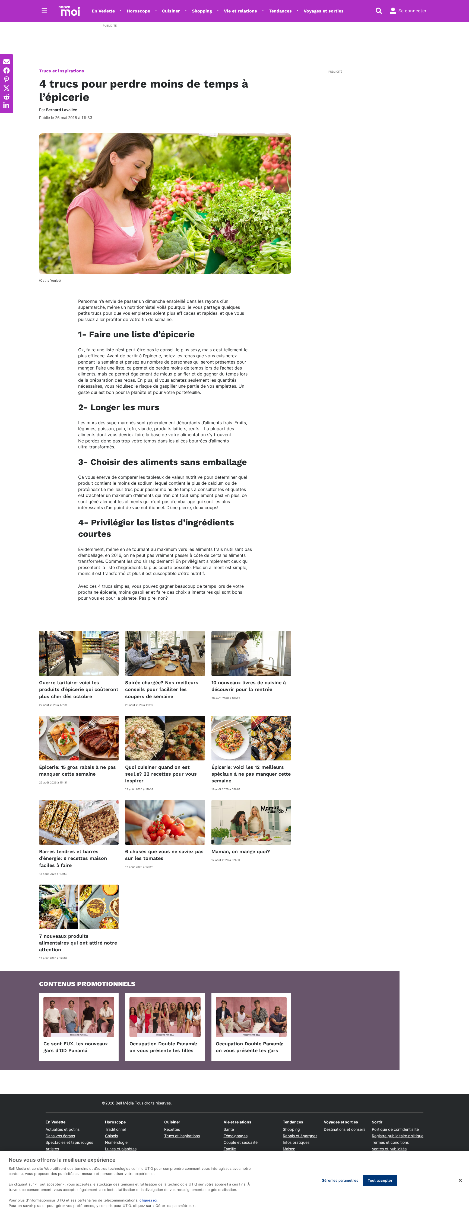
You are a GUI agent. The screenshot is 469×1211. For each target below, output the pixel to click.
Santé (229, 1129)
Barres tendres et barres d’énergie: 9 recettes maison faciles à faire (73, 858)
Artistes (52, 1148)
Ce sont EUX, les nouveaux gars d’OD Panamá (75, 1047)
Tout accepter (380, 1180)
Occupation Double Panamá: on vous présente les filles (163, 1047)
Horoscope (138, 11)
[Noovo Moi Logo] (69, 11)
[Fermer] (460, 1180)
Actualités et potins (63, 1129)
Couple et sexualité (241, 1142)
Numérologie (116, 1142)
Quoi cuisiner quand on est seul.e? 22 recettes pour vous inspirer (161, 773)
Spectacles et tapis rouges (69, 1142)
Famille (230, 1148)
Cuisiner (171, 11)
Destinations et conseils (344, 1129)
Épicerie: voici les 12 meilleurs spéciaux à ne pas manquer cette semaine (251, 773)
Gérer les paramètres (340, 1180)
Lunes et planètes (121, 1148)
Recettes (172, 1129)
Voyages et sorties (324, 11)
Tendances (280, 11)
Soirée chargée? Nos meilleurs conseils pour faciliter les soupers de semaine (161, 689)
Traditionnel (115, 1129)
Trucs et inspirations (61, 70)
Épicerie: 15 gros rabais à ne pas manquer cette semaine (77, 770)
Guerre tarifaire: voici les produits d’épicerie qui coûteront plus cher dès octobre (78, 689)
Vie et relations (240, 11)
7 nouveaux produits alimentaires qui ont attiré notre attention (78, 942)
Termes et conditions (390, 1142)
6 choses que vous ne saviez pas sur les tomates (164, 855)
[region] (234, 1181)
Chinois (111, 1135)
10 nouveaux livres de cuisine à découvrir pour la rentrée (248, 686)
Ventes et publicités (389, 1148)
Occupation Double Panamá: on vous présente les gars (249, 1047)
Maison (289, 1148)
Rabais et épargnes (300, 1135)
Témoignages (236, 1135)
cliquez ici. (149, 1200)
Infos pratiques (296, 1142)
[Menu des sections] (44, 10)
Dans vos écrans (60, 1135)
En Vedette (103, 11)
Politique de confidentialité (395, 1129)
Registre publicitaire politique (397, 1135)
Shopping (202, 11)
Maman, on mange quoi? (240, 851)
